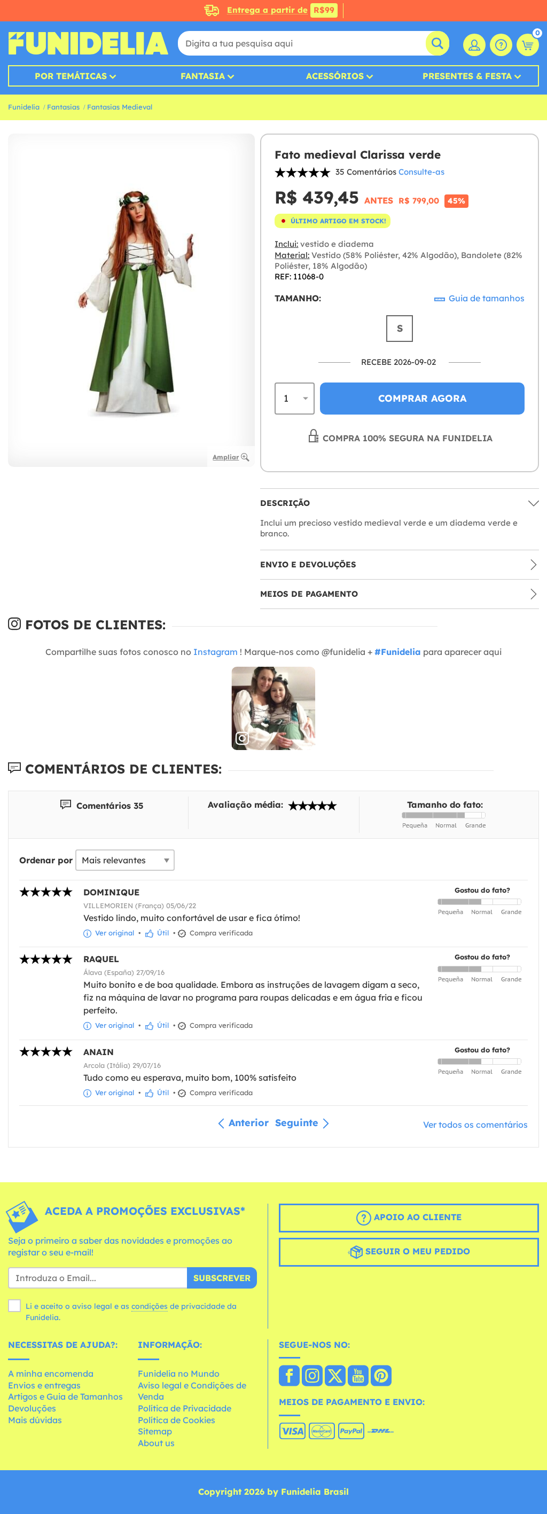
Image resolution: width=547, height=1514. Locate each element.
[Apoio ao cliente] (501, 45)
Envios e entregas (44, 1385)
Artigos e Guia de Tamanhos (65, 1396)
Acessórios (335, 76)
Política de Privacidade (184, 1408)
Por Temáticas (71, 76)
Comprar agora (422, 398)
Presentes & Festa (467, 76)
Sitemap (155, 1431)
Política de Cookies (176, 1420)
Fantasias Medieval (119, 107)
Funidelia (24, 107)
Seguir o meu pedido (416, 1251)
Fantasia (203, 76)
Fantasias (63, 107)
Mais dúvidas (35, 1420)
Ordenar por (46, 860)
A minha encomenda (50, 1373)
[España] (289, 1376)
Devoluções (32, 1408)
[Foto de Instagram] (273, 709)
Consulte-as (421, 172)
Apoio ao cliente (416, 1217)
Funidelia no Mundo (179, 1373)
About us (156, 1443)
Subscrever (222, 1278)
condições (149, 1306)
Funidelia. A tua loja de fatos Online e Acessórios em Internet (88, 43)
